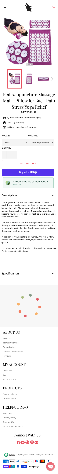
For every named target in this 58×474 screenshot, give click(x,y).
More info (17, 184)
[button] (50, 466)
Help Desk (7, 413)
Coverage (33, 136)
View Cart (7, 371)
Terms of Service (11, 343)
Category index (10, 394)
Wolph (32, 455)
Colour (6, 136)
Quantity (6, 148)
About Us (7, 339)
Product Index (9, 399)
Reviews (7, 356)
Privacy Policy (9, 418)
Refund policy (9, 347)
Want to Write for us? (13, 426)
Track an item (9, 379)
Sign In (6, 375)
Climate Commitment (13, 352)
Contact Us (8, 422)
